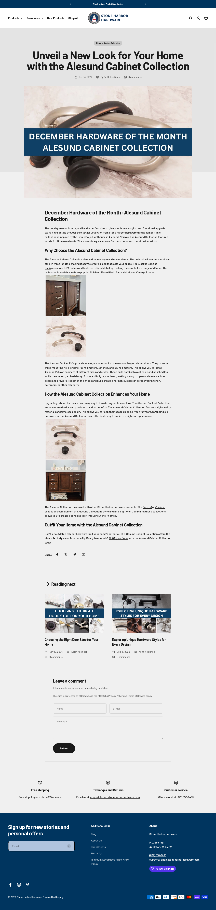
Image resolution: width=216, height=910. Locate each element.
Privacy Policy (115, 696)
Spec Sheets (98, 846)
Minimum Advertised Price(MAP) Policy (110, 861)
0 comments (135, 77)
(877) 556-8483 (157, 855)
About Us (96, 840)
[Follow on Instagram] (19, 884)
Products (13, 18)
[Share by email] (83, 554)
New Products (55, 18)
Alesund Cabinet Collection (108, 43)
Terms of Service (136, 696)
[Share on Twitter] (66, 554)
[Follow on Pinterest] (27, 884)
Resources (33, 18)
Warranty (96, 853)
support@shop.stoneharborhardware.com (115, 797)
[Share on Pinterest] (74, 554)
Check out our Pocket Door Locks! (108, 4)
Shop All (73, 18)
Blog (93, 834)
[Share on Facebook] (57, 554)
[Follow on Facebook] (10, 884)
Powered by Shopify (53, 897)
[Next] (145, 4)
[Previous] (70, 4)
